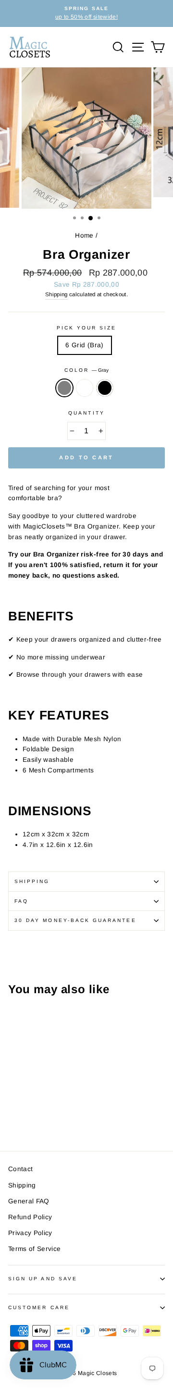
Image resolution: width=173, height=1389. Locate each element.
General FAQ (28, 1201)
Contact (20, 1169)
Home (84, 235)
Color (86, 370)
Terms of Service (34, 1248)
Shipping (56, 294)
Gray (64, 388)
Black (105, 388)
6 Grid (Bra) (84, 345)
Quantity (86, 413)
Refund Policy (30, 1217)
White (84, 388)
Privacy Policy (30, 1233)
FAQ (21, 901)
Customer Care (39, 1307)
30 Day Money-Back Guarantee (75, 920)
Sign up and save (42, 1278)
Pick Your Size (87, 327)
